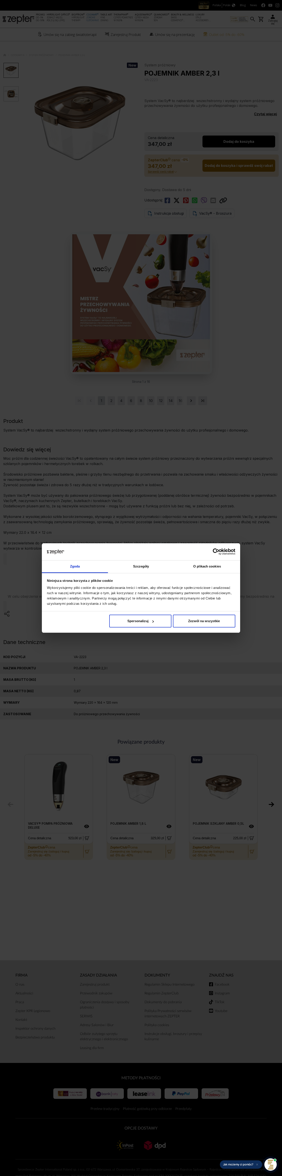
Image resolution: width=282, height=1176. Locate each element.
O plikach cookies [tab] (207, 566)
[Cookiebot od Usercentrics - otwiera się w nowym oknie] (216, 552)
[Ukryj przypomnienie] (257, 1165)
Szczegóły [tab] (141, 566)
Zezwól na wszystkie (204, 621)
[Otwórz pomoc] (270, 1164)
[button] (241, 1164)
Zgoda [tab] (75, 566)
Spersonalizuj (137, 621)
